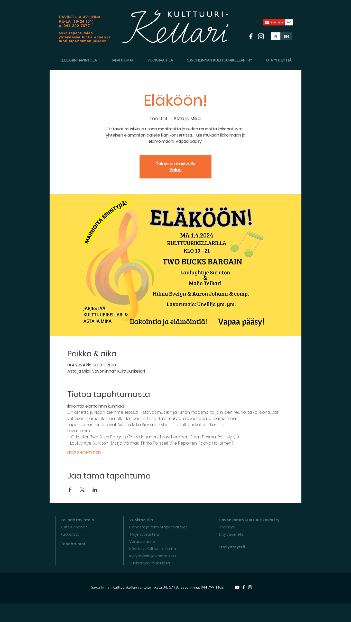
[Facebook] (243, 587)
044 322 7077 (77, 26)
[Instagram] (250, 587)
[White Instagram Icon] (261, 36)
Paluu (176, 170)
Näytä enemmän (84, 452)
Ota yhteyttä (232, 546)
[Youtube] (237, 587)
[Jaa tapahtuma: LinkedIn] (95, 490)
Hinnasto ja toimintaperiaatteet (158, 527)
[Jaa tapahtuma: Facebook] (69, 490)
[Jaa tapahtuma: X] (82, 490)
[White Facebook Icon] (251, 36)
